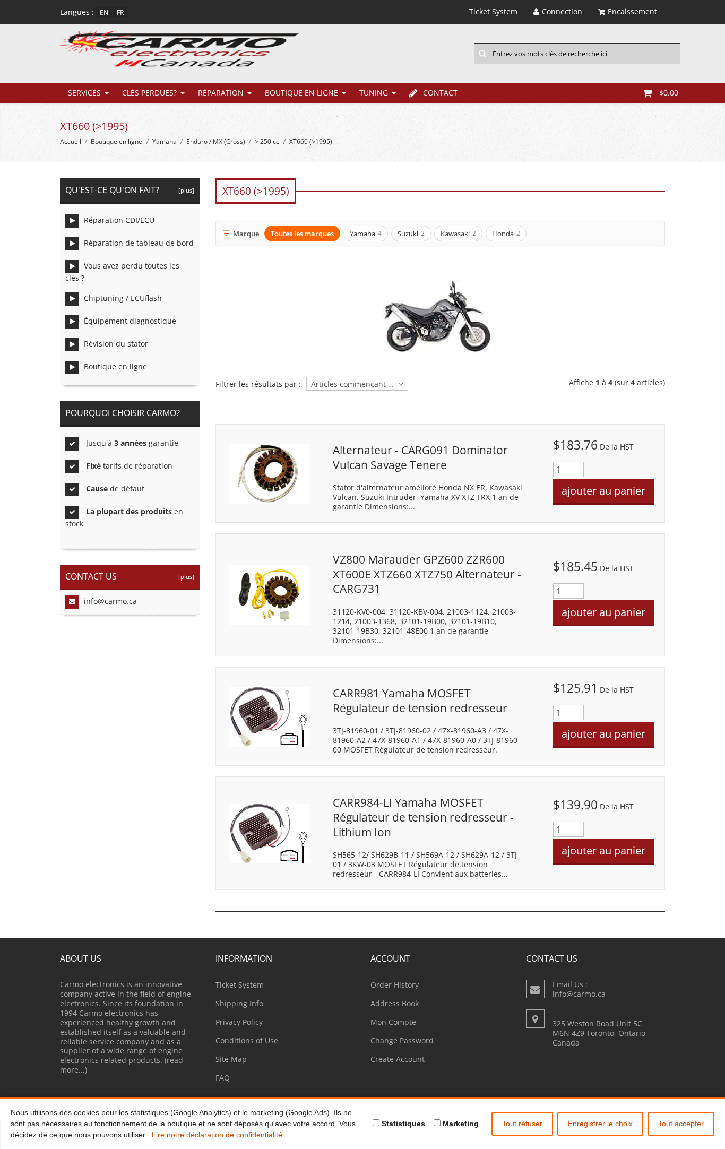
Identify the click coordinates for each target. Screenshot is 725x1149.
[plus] (184, 190)
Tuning (373, 93)
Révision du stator (116, 344)
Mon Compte (393, 1022)
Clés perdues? (149, 93)
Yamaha (164, 141)
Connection (562, 11)
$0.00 (668, 93)
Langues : (77, 12)
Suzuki (411, 233)
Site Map (231, 1059)
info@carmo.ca (110, 601)
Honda (506, 233)
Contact (440, 93)
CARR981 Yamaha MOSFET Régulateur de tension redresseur (420, 700)
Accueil (70, 141)
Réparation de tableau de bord (139, 243)
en (104, 12)
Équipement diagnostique (130, 321)
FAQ (222, 1078)
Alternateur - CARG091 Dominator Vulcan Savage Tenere (420, 457)
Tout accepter (681, 1123)
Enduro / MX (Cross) (215, 141)
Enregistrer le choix (600, 1123)
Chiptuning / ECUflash (123, 298)
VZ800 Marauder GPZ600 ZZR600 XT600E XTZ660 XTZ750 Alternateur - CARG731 (427, 574)
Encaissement (632, 11)
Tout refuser (522, 1123)
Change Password (402, 1040)
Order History (394, 985)
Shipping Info (239, 1003)
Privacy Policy (239, 1022)
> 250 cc (267, 141)
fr (120, 12)
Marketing (460, 1123)
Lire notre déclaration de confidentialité (217, 1134)
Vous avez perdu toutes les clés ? (122, 272)
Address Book (394, 1003)
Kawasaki (458, 233)
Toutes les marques (302, 233)
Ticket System (239, 985)
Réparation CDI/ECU (119, 220)
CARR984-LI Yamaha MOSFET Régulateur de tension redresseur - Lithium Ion (423, 817)
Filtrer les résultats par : (258, 384)
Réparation (221, 93)
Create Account (397, 1059)
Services (84, 93)
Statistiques (402, 1123)
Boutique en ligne (301, 93)
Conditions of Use (246, 1040)
